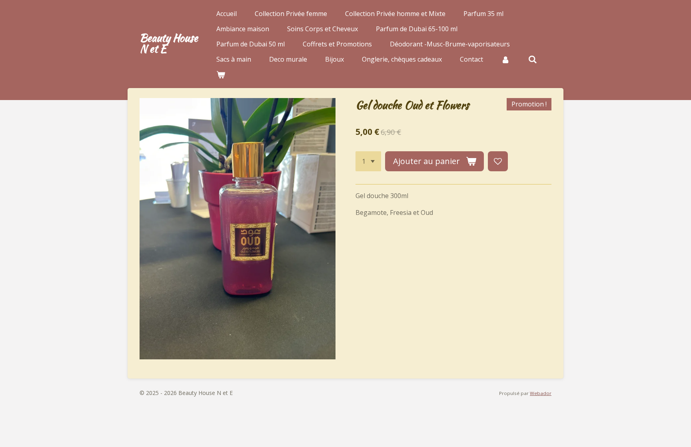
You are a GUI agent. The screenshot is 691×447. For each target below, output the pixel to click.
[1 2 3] (368, 161)
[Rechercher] (532, 59)
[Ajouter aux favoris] (498, 161)
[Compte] (505, 59)
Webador (540, 393)
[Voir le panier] (220, 74)
